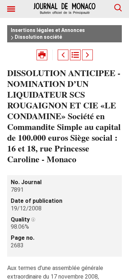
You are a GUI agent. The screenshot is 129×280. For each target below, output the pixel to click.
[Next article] (87, 55)
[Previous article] (63, 55)
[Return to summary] (75, 55)
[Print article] (42, 55)
